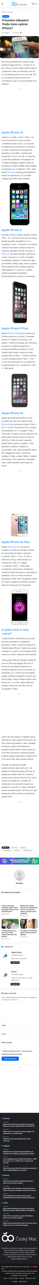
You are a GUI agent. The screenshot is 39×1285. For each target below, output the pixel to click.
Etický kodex (23, 1281)
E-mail (4, 1034)
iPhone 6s (6, 424)
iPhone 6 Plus (13, 333)
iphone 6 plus (7, 850)
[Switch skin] (3, 4)
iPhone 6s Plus (14, 547)
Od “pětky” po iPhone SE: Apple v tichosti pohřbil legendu (28, 932)
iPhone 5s (11, 172)
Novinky (10, 12)
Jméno (4, 1025)
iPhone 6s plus (28, 850)
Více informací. (23, 1275)
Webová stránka (7, 1042)
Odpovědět (15, 962)
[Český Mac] (20, 3)
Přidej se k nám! (31, 1278)
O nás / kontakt (13, 1278)
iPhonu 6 (5, 254)
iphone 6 (23, 847)
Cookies (14, 1281)
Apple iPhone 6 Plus (15, 328)
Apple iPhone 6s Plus (16, 542)
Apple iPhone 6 (12, 230)
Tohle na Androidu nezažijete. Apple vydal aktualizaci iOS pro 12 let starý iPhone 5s (10, 908)
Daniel (14, 972)
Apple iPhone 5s (12, 132)
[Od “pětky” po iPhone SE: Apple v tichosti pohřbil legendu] (28, 924)
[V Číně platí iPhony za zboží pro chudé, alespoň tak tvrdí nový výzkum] (10, 924)
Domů (5, 12)
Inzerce (22, 1278)
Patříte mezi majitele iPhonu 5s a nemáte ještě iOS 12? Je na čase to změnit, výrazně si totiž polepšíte (28, 909)
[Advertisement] (19, 110)
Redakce (7, 33)
